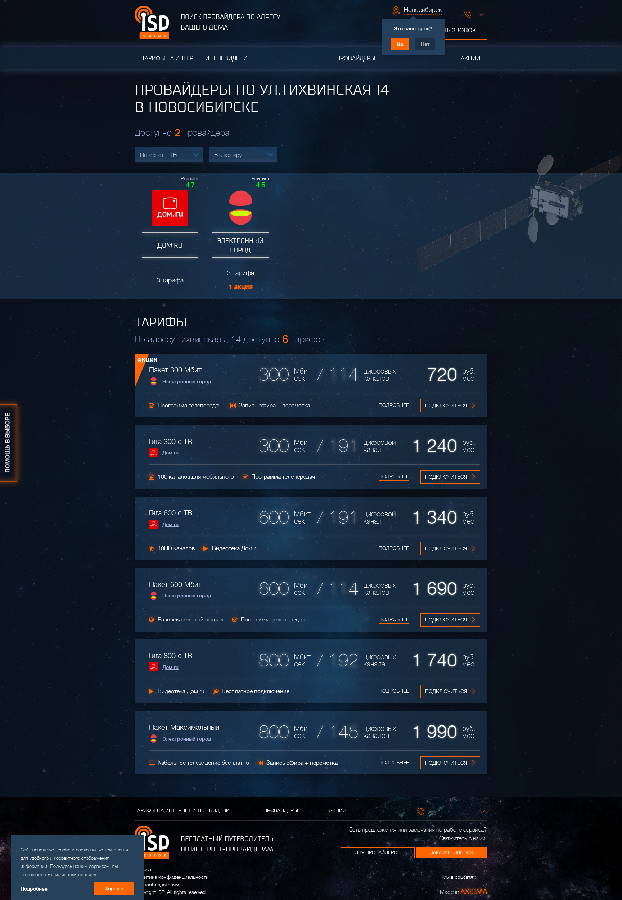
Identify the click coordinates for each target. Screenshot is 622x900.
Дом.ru (170, 452)
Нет (425, 44)
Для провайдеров (378, 852)
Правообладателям (157, 884)
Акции (470, 58)
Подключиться (446, 405)
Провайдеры (355, 58)
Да (400, 44)
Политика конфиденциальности (172, 877)
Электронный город (186, 381)
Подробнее (394, 405)
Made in (463, 891)
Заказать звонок (449, 30)
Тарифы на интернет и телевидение (196, 58)
